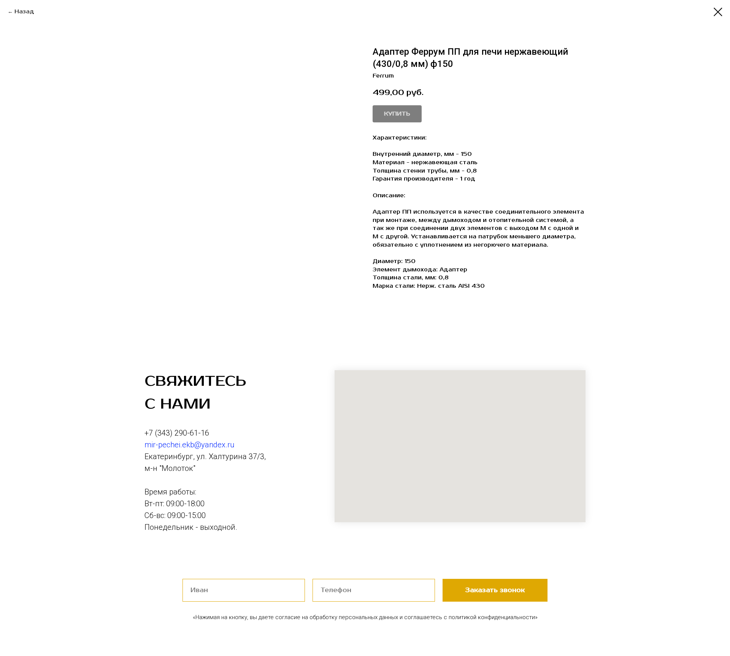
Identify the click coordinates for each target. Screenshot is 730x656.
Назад (24, 11)
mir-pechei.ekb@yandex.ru (189, 444)
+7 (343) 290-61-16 (176, 432)
